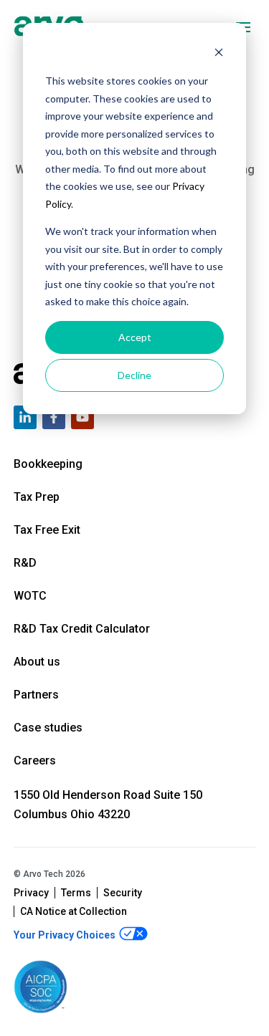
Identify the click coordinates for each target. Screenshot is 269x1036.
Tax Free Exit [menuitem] (47, 530)
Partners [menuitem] (36, 694)
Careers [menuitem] (35, 760)
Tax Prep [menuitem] (37, 497)
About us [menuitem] (37, 661)
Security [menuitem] (122, 892)
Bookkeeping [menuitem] (48, 464)
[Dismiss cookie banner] (219, 54)
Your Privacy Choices (66, 935)
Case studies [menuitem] (48, 727)
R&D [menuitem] (25, 563)
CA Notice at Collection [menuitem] (73, 911)
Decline (134, 375)
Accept (134, 337)
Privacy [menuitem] (31, 892)
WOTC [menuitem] (30, 596)
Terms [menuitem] (76, 892)
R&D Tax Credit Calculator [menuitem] (82, 628)
